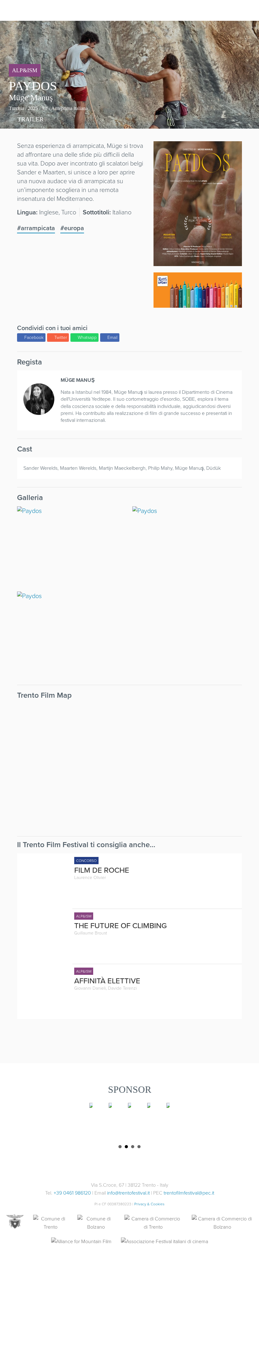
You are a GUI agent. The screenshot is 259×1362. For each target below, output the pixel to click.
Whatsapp (87, 337)
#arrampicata (36, 228)
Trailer (30, 119)
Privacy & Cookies (149, 1204)
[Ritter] (198, 290)
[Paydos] (198, 261)
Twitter (60, 337)
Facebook (34, 337)
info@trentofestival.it (128, 1192)
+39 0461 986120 (72, 1192)
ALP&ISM (24, 70)
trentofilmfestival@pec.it (189, 1192)
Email (112, 337)
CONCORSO (86, 861)
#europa (72, 228)
